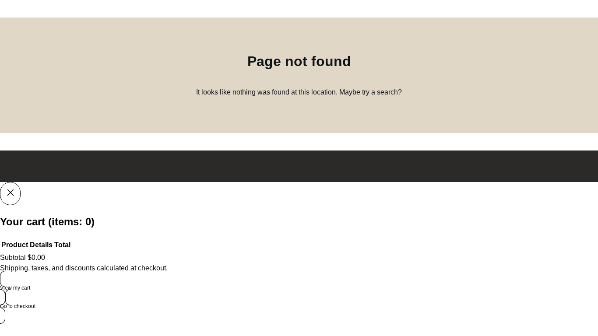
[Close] (10, 193)
